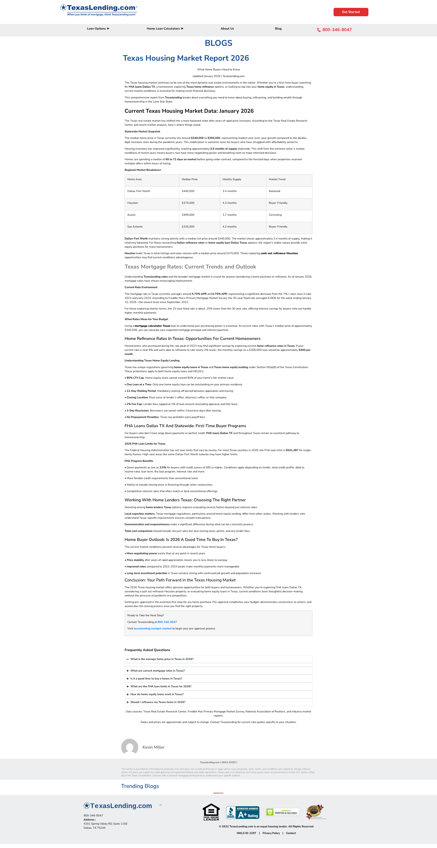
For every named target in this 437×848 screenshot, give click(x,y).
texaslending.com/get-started (153, 628)
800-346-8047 (167, 622)
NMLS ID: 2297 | (250, 833)
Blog (278, 28)
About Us (227, 28)
